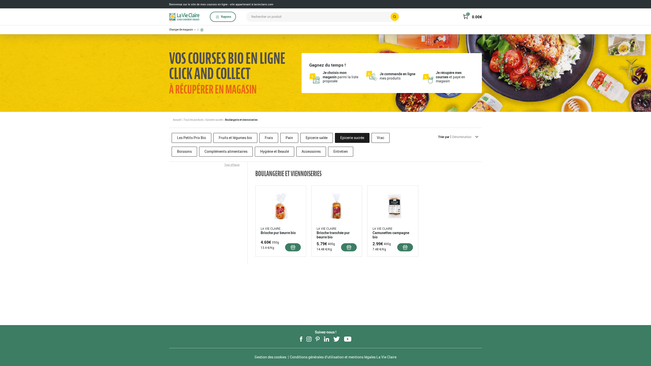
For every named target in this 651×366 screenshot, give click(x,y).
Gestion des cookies (270, 357)
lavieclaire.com (263, 4)
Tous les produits (193, 119)
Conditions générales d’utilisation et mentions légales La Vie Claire (343, 357)
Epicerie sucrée (214, 119)
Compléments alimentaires (225, 151)
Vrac (380, 137)
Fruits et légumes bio (235, 137)
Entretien (340, 151)
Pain (289, 137)
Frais (269, 137)
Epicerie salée (317, 137)
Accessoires (311, 151)
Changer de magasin (181, 29)
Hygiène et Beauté (274, 151)
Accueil (177, 119)
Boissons (184, 151)
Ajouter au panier (293, 247)
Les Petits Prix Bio (191, 137)
